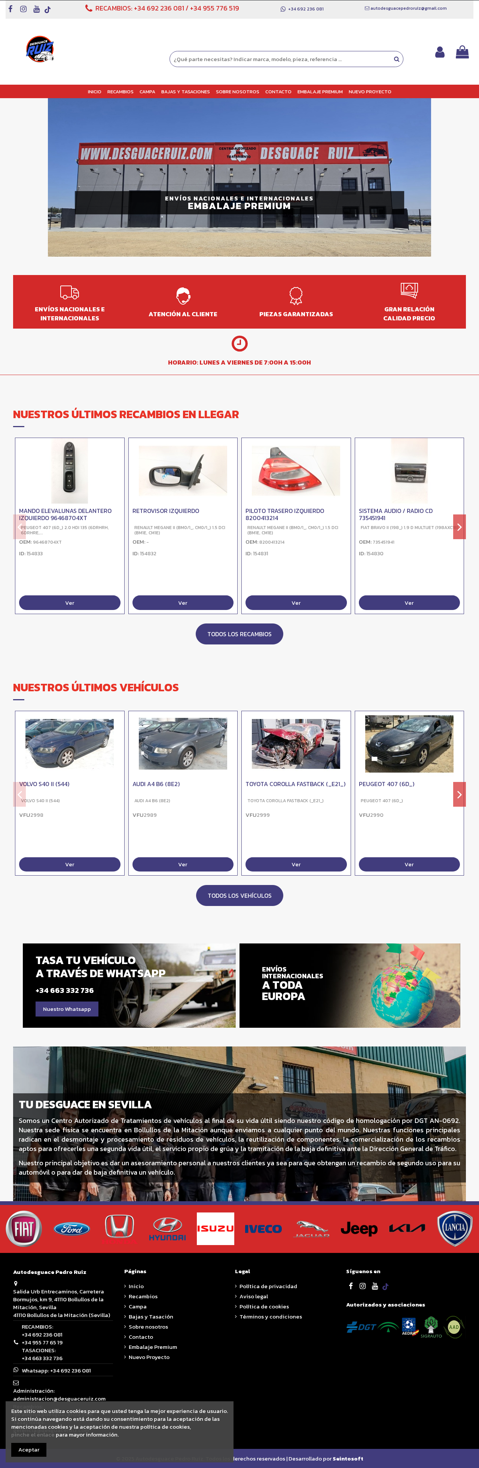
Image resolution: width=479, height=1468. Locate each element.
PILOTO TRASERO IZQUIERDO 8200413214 (284, 514)
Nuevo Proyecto (149, 1357)
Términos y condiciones (271, 1316)
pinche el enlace (33, 1434)
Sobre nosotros (148, 1326)
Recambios (143, 1296)
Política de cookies (264, 1306)
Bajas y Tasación (151, 1316)
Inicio (136, 1286)
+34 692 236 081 (159, 8)
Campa (138, 1306)
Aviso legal (254, 1296)
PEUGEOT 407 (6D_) (386, 783)
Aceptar (28, 1449)
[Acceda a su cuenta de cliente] (439, 51)
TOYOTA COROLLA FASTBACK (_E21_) (295, 783)
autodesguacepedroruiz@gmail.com (408, 8)
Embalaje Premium (153, 1347)
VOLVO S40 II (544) (44, 783)
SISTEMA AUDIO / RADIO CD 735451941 (396, 514)
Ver (69, 602)
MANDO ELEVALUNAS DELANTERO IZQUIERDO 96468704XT (65, 514)
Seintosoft (348, 1458)
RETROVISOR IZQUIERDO (165, 510)
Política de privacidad (268, 1286)
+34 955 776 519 (214, 8)
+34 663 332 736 (42, 1358)
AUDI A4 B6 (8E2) (156, 783)
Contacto (141, 1337)
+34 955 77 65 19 (42, 1342)
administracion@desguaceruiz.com (59, 1398)
